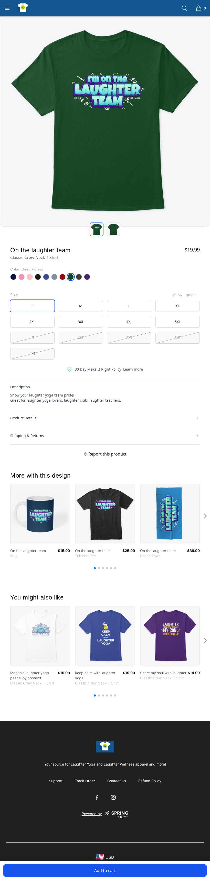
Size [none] (14, 295)
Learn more (133, 369)
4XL (129, 321)
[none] (184, 294)
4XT (32, 353)
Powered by (92, 813)
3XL (81, 321)
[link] (40, 514)
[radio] (32, 306)
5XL (178, 321)
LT (32, 337)
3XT (178, 337)
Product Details (23, 417)
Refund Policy (149, 781)
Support (55, 781)
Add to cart (105, 870)
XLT (81, 337)
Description (20, 386)
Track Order (85, 781)
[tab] (96, 229)
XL (178, 305)
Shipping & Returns (27, 435)
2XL (32, 321)
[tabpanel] (105, 122)
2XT (129, 337)
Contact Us (116, 781)
